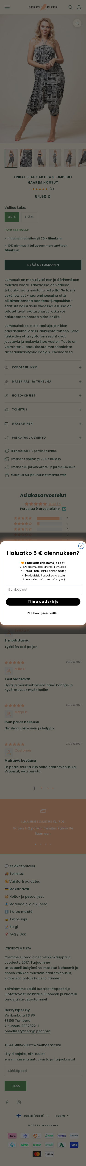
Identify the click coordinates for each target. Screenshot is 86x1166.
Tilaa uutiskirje (43, 601)
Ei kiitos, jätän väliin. (43, 613)
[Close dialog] (81, 546)
